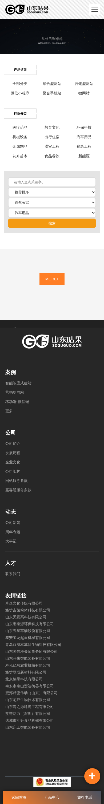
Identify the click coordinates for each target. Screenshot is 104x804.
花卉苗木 (20, 156)
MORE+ (52, 279)
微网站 (84, 93)
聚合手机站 (52, 93)
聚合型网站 (52, 83)
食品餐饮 (52, 156)
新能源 (84, 156)
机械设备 (20, 137)
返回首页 (18, 797)
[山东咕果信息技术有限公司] (27, 10)
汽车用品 (84, 137)
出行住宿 (52, 137)
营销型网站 (84, 83)
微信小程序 (20, 93)
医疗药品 (20, 127)
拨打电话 (84, 797)
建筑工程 (84, 146)
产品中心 (52, 797)
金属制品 (20, 146)
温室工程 (52, 146)
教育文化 (52, 127)
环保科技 (84, 127)
